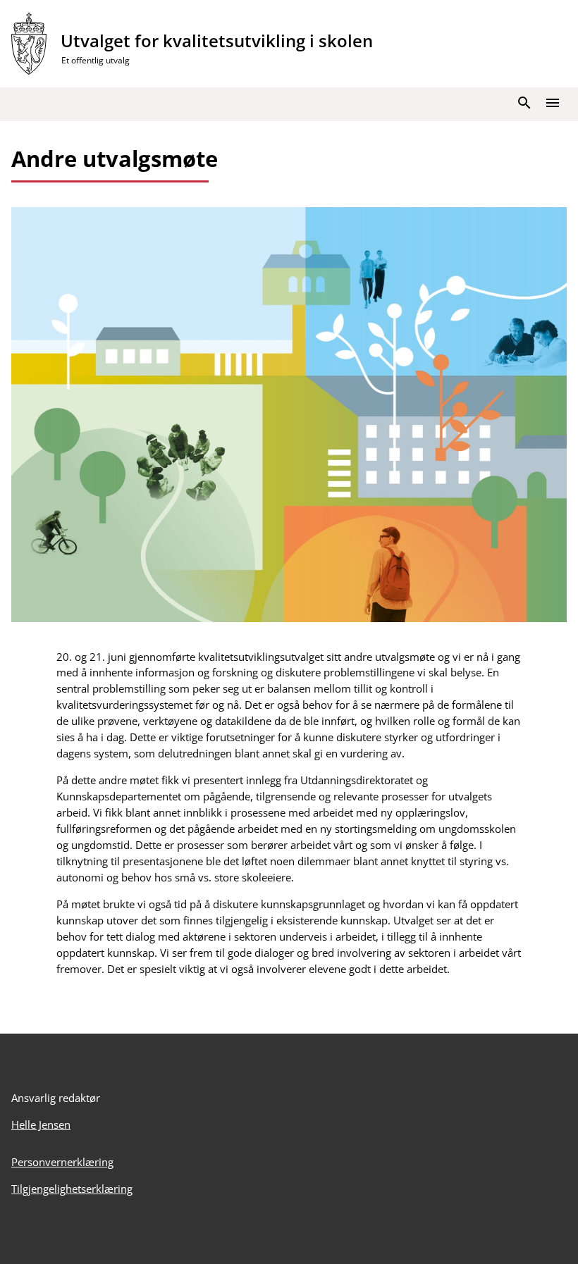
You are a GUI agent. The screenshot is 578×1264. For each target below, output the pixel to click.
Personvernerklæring (62, 1162)
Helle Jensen (40, 1124)
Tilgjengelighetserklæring (72, 1189)
